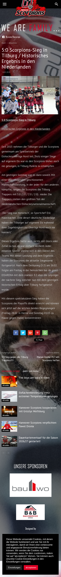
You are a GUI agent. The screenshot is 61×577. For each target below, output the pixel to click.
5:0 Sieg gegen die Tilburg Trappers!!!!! (15, 359)
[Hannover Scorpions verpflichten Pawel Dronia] (9, 426)
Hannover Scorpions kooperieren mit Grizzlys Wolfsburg (37, 409)
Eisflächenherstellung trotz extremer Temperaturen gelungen (38, 394)
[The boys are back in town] (9, 381)
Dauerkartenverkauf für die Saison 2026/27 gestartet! (38, 439)
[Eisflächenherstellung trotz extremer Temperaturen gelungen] (9, 396)
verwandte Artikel (11, 371)
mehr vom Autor (31, 371)
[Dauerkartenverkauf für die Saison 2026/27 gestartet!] (9, 441)
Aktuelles (6, 385)
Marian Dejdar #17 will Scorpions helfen (48, 359)
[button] (56, 4)
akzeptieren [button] (31, 567)
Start (4, 43)
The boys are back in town (34, 377)
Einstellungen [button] (14, 567)
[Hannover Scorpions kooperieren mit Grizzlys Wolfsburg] (9, 411)
